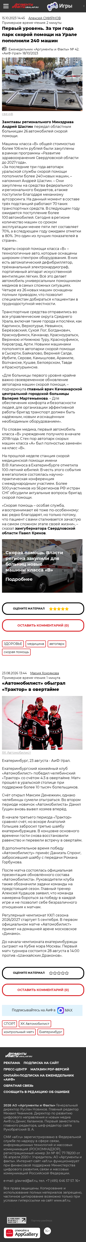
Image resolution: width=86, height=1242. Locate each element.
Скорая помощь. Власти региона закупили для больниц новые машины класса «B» (34, 561)
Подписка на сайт (41, 1063)
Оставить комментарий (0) (43, 625)
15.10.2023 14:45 (13, 18)
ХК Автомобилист (16, 753)
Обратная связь (18, 1086)
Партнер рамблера (41, 1220)
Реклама (12, 1063)
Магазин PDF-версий (49, 1069)
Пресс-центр (15, 1069)
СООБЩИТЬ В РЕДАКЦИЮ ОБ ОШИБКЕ (36, 1092)
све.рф (7, 114)
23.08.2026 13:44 (14, 673)
